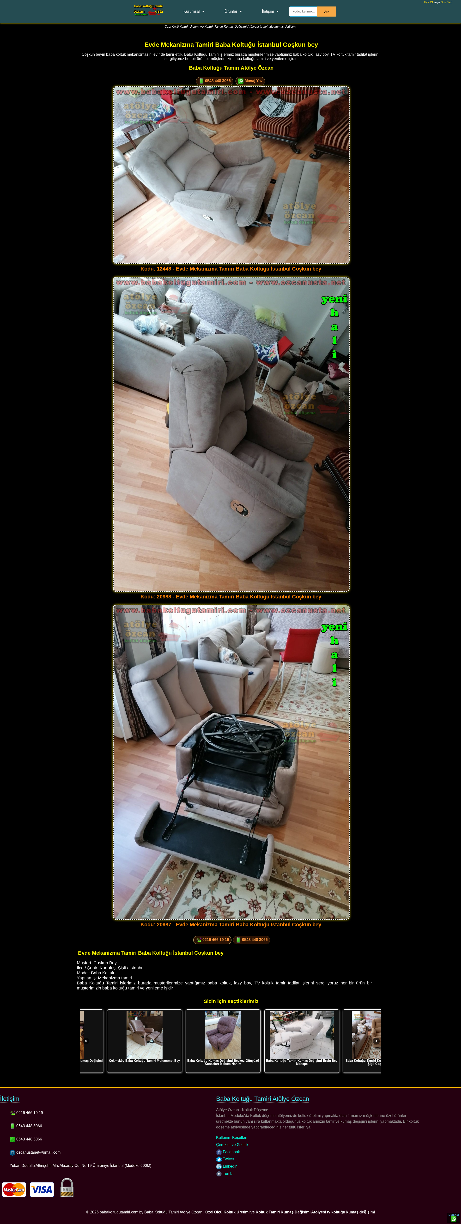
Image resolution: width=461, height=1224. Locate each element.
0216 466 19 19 (215, 940)
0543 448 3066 (217, 81)
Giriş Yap (446, 2)
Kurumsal (191, 11)
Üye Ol (428, 2)
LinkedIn (229, 1166)
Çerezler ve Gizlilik (232, 1145)
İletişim (268, 11)
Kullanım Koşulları (231, 1137)
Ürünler (230, 11)
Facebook (231, 1152)
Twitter (228, 1159)
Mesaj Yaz (253, 81)
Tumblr (228, 1173)
